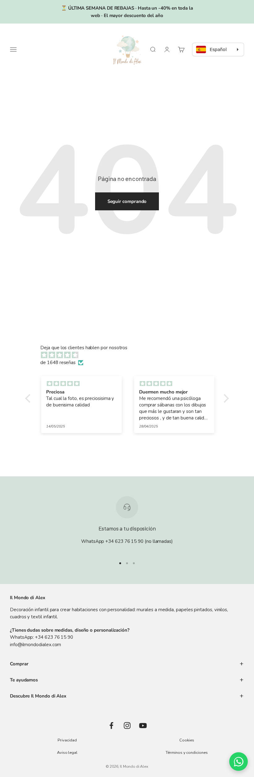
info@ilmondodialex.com (35, 645)
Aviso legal (67, 752)
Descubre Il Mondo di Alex (38, 696)
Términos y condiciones (187, 752)
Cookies (186, 740)
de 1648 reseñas (58, 362)
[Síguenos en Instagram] (127, 725)
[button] (29, 398)
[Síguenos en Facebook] (111, 725)
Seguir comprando (127, 201)
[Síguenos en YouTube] (143, 725)
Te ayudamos (24, 680)
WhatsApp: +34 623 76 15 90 (41, 637)
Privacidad (67, 740)
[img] (130, 355)
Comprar (19, 664)
